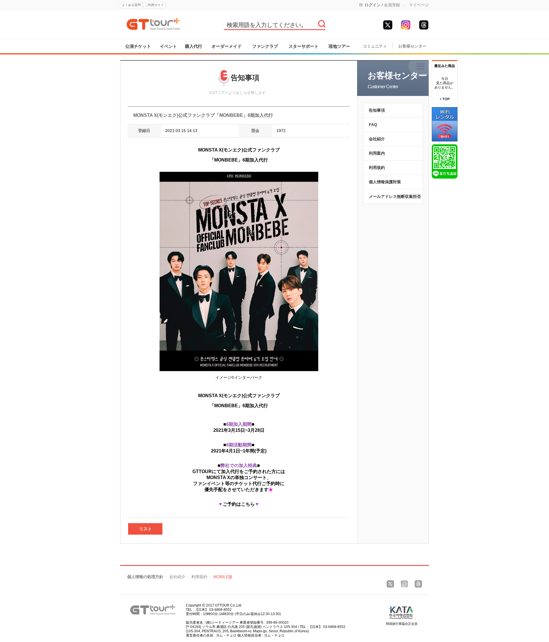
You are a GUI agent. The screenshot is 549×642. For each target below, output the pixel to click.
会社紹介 (377, 139)
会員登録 (392, 5)
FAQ (373, 124)
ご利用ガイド (154, 5)
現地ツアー (339, 46)
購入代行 (193, 46)
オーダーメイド (227, 46)
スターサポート (304, 46)
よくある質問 (131, 5)
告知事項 (377, 110)
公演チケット (138, 46)
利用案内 (377, 153)
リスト (145, 528)
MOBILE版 (222, 577)
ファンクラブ (265, 46)
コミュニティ (375, 46)
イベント (168, 46)
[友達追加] (445, 161)
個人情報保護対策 (385, 182)
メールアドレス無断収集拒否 (395, 196)
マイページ (419, 5)
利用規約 (377, 167)
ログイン (373, 5)
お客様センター (412, 46)
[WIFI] (445, 124)
